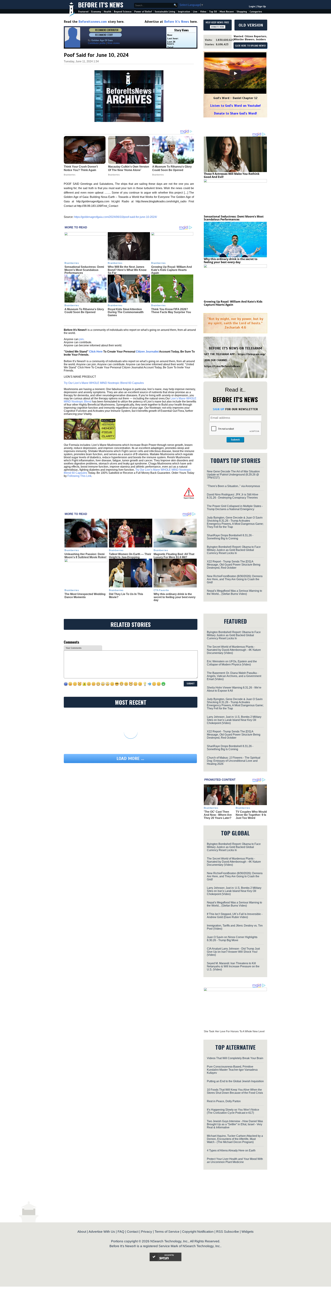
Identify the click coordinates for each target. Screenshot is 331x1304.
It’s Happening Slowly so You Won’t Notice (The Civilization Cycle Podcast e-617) (233, 1111)
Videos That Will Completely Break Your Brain (235, 1058)
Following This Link (79, 475)
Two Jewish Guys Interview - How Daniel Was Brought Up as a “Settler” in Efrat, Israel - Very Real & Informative (235, 1124)
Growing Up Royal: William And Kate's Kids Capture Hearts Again (171, 269)
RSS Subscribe (227, 1231)
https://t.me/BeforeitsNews (222, 366)
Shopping (242, 11)
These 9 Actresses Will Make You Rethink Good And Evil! (231, 175)
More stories (113, 43)
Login (252, 6)
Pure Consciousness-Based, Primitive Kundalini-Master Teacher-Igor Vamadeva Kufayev (232, 1069)
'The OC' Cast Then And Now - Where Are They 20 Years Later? (218, 814)
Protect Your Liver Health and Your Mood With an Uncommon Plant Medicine (235, 1160)
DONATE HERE (217, 27)
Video (203, 11)
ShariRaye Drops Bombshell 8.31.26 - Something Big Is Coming (230, 537)
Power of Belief (143, 11)
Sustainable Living (165, 11)
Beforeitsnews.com (92, 22)
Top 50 (213, 11)
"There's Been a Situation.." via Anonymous (233, 486)
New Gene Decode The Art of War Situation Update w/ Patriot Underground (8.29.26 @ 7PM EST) (233, 474)
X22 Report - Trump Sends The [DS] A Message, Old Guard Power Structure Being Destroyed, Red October (233, 564)
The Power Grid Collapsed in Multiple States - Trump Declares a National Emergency (235, 508)
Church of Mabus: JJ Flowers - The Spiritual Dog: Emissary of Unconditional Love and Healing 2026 (233, 760)
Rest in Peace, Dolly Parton (224, 1101)
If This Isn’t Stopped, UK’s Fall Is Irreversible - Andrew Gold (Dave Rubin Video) (234, 916)
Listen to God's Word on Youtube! (235, 106)
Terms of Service (167, 1231)
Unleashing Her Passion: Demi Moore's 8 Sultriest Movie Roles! (85, 556)
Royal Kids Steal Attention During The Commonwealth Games (126, 312)
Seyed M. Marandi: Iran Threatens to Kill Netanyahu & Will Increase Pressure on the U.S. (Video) (233, 966)
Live (195, 11)
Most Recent (227, 11)
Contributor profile (97, 43)
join (81, 339)
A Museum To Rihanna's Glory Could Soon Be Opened (84, 311)
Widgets (248, 1231)
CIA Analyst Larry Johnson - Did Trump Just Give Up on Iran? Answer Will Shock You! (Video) (233, 951)
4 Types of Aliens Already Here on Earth (231, 1150)
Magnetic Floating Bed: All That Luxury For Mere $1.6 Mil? (174, 556)
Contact (132, 1231)
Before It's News (100, 4)
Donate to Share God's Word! (235, 113)
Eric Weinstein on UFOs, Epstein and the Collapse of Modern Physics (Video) (232, 663)
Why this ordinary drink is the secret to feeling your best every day (174, 597)
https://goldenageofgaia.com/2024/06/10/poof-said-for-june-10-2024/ (115, 216)
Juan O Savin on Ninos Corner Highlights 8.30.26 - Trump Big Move (232, 939)
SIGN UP (218, 409)
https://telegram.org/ (251, 354)
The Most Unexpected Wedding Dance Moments (85, 596)
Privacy (146, 1231)
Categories (256, 11)
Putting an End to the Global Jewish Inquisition (235, 1081)
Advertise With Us (102, 1231)
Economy (96, 11)
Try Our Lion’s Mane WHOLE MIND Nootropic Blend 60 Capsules (104, 382)
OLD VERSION (251, 25)
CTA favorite (161, 590)
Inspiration (184, 11)
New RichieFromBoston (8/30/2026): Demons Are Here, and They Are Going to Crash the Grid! (235, 579)
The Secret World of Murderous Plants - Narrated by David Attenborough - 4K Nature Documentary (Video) (234, 649)
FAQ (121, 1231)
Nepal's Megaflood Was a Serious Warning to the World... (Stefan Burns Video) (234, 592)
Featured (83, 11)
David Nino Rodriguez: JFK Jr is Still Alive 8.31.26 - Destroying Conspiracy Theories (232, 496)
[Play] (235, 73)
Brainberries (71, 263)
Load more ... (130, 758)
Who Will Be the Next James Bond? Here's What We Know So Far (127, 269)
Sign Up (261, 6)
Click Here (96, 351)
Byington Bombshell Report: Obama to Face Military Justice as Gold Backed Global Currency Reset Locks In (234, 550)
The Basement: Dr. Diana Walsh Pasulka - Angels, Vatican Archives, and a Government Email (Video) (234, 676)
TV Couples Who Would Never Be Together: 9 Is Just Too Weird (251, 814)
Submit (235, 439)
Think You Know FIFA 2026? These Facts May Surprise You (171, 311)
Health (107, 11)
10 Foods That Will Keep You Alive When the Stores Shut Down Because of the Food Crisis (235, 1091)
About (81, 1231)
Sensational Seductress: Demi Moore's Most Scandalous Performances (84, 269)
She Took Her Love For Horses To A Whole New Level (234, 1031)
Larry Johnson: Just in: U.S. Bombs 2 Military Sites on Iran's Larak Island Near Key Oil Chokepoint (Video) (234, 720)
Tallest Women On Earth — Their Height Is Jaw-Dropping (130, 556)
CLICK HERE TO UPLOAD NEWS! (250, 45)
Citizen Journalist (147, 351)
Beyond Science (123, 11)
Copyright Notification (198, 1231)
